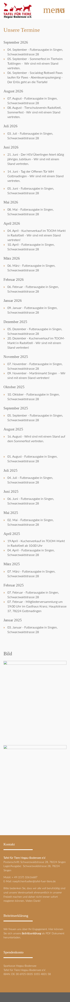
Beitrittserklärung (31, 933)
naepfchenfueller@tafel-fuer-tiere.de (34, 881)
